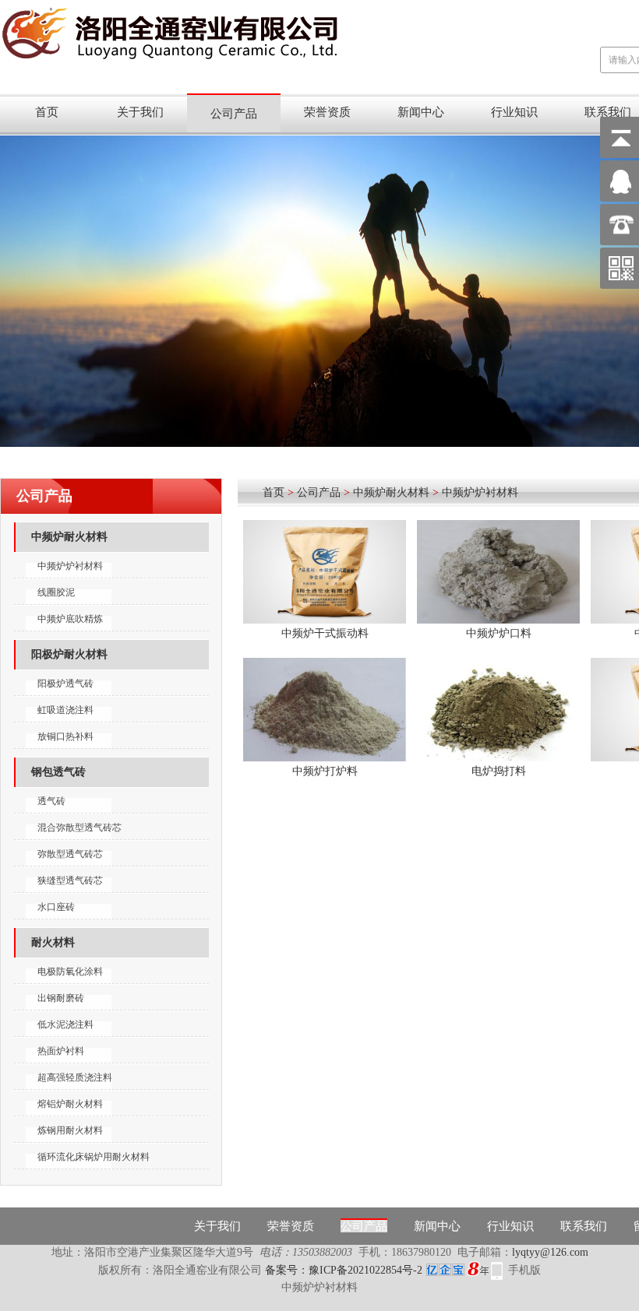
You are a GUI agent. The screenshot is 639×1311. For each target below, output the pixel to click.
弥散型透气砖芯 (70, 854)
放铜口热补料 (65, 736)
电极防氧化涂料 (70, 971)
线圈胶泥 (56, 592)
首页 (46, 112)
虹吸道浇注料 (65, 710)
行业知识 (514, 112)
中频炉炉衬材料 (70, 566)
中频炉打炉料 (325, 771)
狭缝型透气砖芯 (70, 880)
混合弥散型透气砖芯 (79, 827)
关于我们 (140, 112)
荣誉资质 (327, 112)
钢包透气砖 (58, 772)
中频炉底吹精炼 (70, 618)
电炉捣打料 (498, 771)
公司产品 (233, 113)
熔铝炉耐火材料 (70, 1103)
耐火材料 (53, 942)
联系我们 (583, 1226)
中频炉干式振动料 (325, 633)
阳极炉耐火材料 (69, 654)
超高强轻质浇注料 (74, 1077)
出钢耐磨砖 (60, 998)
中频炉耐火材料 (69, 537)
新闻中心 (420, 112)
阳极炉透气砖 (65, 683)
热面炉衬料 (60, 1051)
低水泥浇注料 (65, 1024)
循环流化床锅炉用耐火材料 (93, 1156)
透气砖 (51, 801)
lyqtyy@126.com (550, 1252)
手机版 (524, 1270)
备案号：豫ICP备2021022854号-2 (343, 1270)
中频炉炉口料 (498, 633)
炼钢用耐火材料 (70, 1130)
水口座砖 (56, 907)
